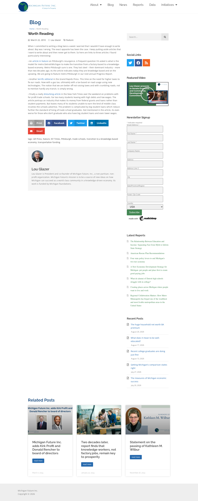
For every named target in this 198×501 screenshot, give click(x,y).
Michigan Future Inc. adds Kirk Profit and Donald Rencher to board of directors (47, 447)
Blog (111, 5)
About (94, 5)
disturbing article (52, 94)
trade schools (79, 139)
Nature (46, 139)
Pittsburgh (66, 139)
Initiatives (167, 5)
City (128, 177)
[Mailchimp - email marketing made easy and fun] (143, 221)
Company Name (133, 151)
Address (130, 160)
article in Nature (40, 61)
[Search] (165, 37)
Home (31, 29)
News (123, 5)
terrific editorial (45, 79)
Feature (69, 40)
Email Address (133, 125)
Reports (138, 5)
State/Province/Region (136, 186)
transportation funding (49, 142)
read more (38, 461)
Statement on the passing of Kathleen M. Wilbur (146, 445)
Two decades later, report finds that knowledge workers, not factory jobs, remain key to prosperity (98, 449)
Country (130, 203)
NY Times (55, 139)
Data (152, 5)
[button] (36, 123)
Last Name (132, 142)
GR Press (37, 139)
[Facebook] (138, 62)
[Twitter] (130, 62)
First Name (132, 133)
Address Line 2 (133, 168)
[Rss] (146, 62)
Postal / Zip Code (133, 194)
